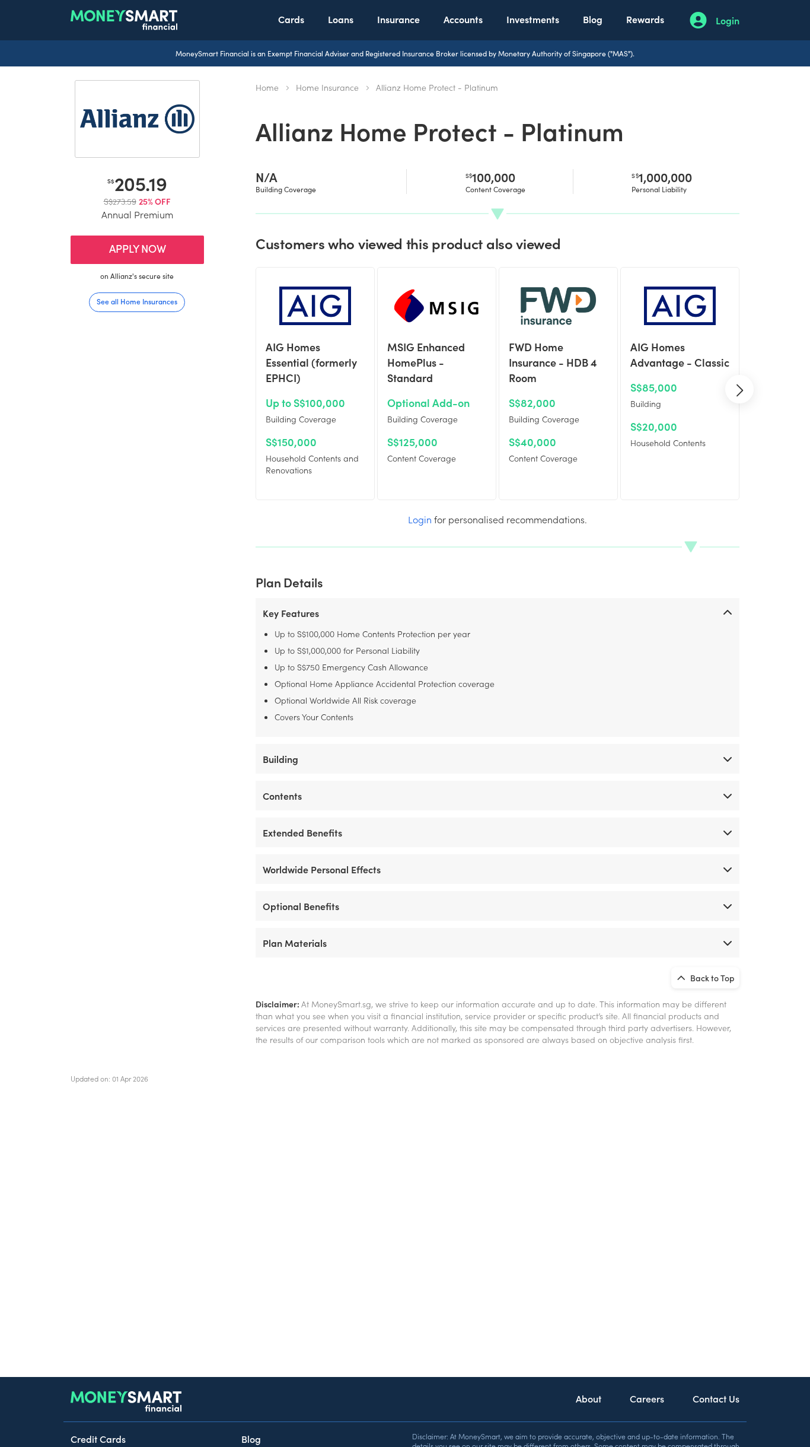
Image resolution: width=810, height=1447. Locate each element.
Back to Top (711, 978)
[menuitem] (291, 20)
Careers (647, 1398)
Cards (291, 19)
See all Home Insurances (137, 301)
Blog (592, 19)
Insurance (398, 19)
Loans (340, 19)
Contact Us (716, 1398)
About (588, 1398)
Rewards (645, 19)
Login (727, 20)
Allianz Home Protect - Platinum (437, 87)
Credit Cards (98, 1438)
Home (267, 87)
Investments (532, 19)
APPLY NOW (137, 248)
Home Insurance (327, 87)
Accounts (463, 19)
